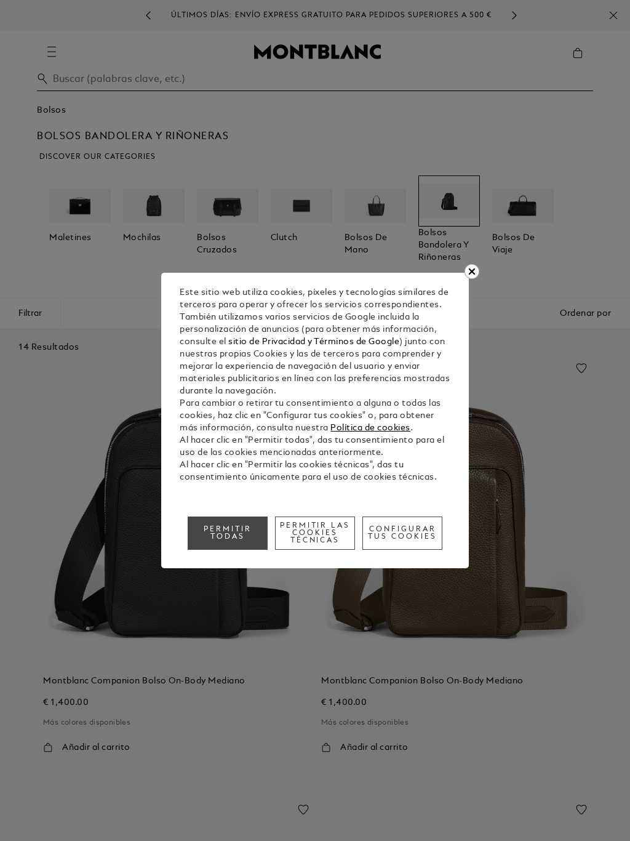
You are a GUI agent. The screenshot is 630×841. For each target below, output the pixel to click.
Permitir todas (228, 533)
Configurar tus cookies (402, 533)
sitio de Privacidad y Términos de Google (313, 342)
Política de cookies (370, 428)
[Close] (472, 271)
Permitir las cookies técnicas (315, 533)
